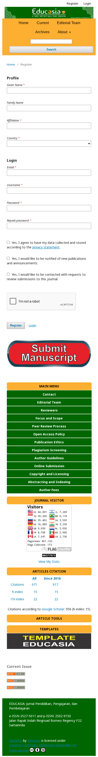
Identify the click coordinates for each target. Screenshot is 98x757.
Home (23, 23)
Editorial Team (68, 23)
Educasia (15, 740)
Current (43, 23)
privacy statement (45, 247)
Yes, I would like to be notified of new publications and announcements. (46, 260)
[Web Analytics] (49, 556)
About (63, 32)
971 (33, 584)
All (33, 578)
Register (72, 3)
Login (87, 3)
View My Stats (49, 561)
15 (33, 592)
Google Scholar (53, 609)
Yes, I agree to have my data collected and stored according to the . (46, 244)
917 (52, 584)
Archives (42, 32)
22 (33, 599)
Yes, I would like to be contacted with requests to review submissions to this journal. (46, 276)
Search (51, 49)
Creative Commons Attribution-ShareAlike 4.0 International (43, 747)
